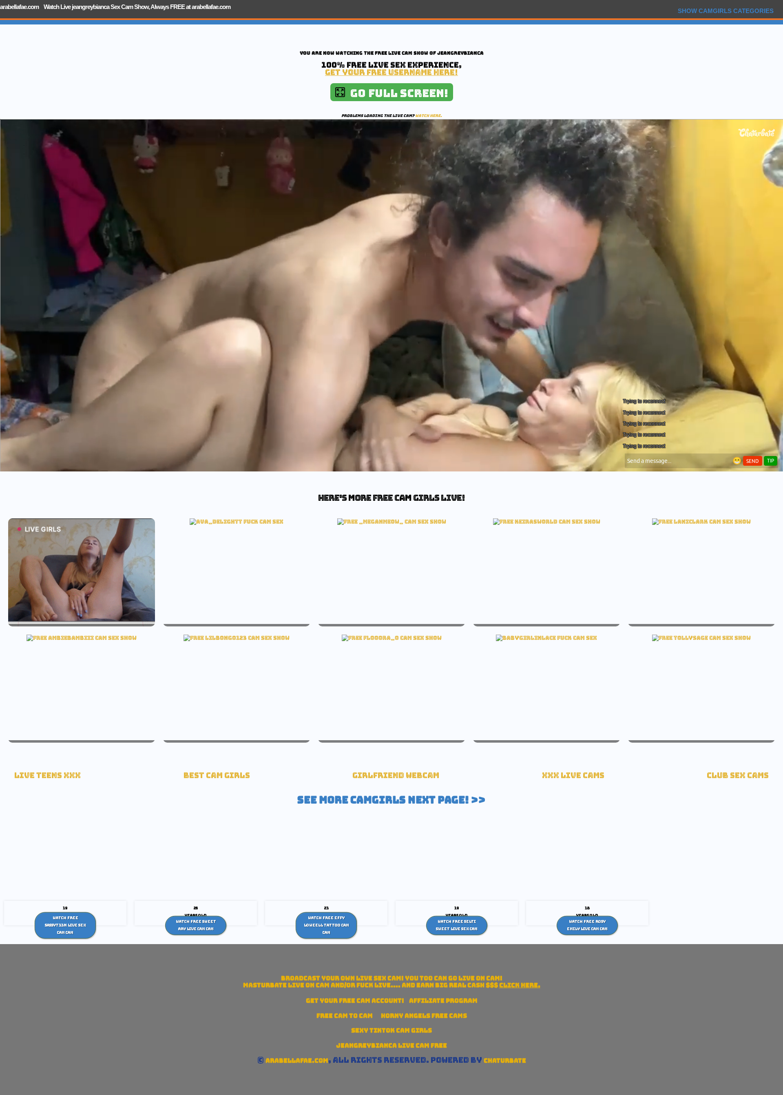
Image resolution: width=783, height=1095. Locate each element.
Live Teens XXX (47, 775)
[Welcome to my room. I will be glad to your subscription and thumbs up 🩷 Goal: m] (392, 638)
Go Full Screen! (396, 93)
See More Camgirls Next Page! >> (391, 799)
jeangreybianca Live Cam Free (391, 1045)
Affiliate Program (443, 1000)
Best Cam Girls (217, 775)
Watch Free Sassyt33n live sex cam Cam (65, 925)
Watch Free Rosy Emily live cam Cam (587, 925)
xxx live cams (573, 775)
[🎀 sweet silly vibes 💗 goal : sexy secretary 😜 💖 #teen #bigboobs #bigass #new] (546, 521)
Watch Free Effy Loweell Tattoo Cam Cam (326, 925)
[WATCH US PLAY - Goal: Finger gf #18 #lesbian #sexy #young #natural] (237, 638)
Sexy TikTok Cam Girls (391, 1030)
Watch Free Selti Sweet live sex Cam (457, 925)
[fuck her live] (236, 521)
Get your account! (355, 1000)
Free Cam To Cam (344, 1016)
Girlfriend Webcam (395, 775)
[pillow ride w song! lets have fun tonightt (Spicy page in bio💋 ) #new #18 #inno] (701, 521)
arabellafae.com (19, 6)
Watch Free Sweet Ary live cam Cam (196, 925)
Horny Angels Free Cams (424, 1016)
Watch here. (428, 115)
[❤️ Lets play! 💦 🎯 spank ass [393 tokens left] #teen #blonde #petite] (82, 638)
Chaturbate (505, 1060)
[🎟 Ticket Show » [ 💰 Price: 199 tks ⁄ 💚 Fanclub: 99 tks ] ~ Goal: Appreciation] (391, 521)
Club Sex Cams (738, 775)
